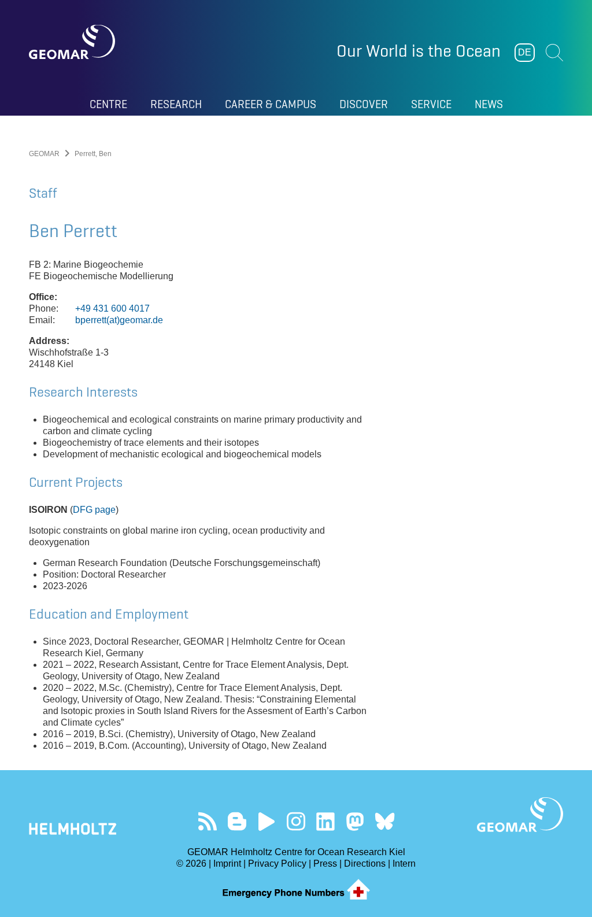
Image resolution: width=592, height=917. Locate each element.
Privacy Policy (277, 863)
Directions (365, 863)
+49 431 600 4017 (112, 308)
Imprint (227, 863)
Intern (404, 863)
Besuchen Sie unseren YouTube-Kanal (267, 821)
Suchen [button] (554, 52)
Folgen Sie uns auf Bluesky (385, 821)
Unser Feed (208, 821)
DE (524, 52)
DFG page (94, 510)
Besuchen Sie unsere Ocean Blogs (237, 821)
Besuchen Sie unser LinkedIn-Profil (326, 821)
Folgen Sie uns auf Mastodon (355, 821)
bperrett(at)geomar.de (119, 320)
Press (325, 863)
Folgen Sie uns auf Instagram (296, 821)
